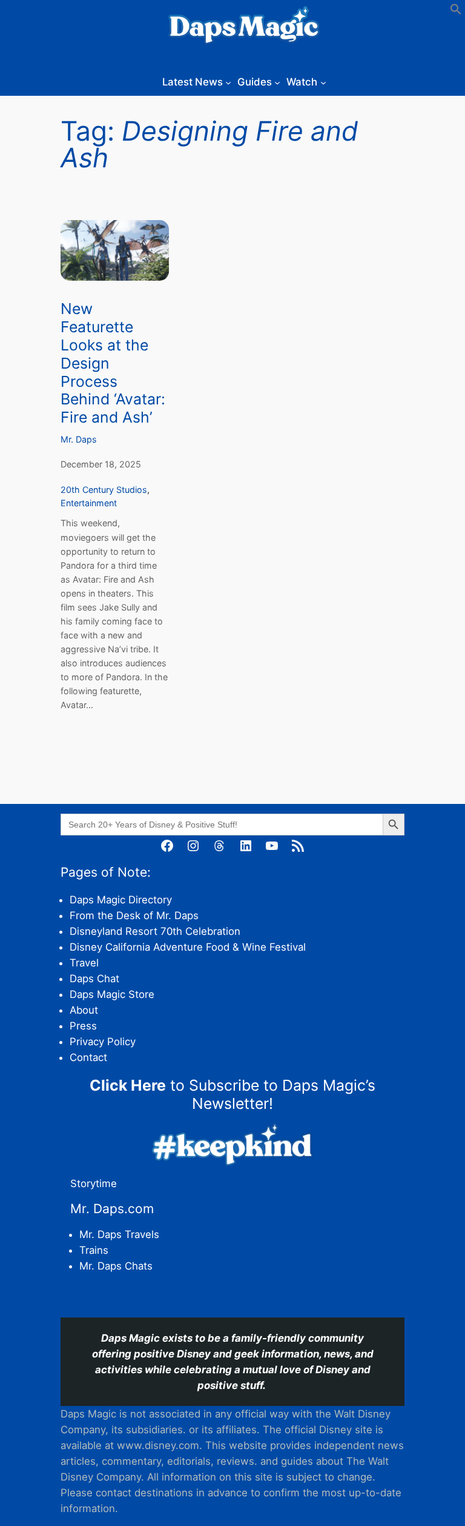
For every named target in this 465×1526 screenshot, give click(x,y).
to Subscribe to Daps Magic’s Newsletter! (232, 1094)
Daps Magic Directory (121, 900)
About (84, 1010)
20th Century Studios (104, 489)
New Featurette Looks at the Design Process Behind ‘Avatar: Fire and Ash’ (113, 363)
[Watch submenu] (323, 82)
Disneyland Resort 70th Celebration (155, 931)
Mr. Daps (79, 439)
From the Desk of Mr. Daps (134, 915)
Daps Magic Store (112, 994)
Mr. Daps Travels (119, 1234)
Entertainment (89, 503)
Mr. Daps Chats (116, 1266)
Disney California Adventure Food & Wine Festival (188, 947)
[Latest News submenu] (228, 82)
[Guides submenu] (277, 82)
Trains (93, 1250)
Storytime (93, 1183)
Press (83, 1026)
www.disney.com (158, 1445)
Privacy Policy (103, 1042)
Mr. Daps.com (112, 1208)
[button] (456, 11)
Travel (84, 963)
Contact (88, 1057)
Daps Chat (94, 978)
